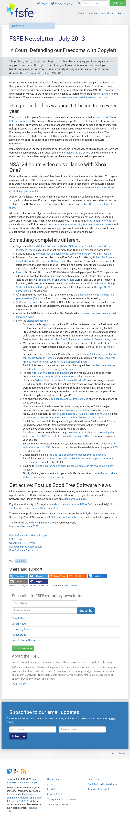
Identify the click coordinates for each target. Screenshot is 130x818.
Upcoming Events (22, 629)
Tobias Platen (46, 279)
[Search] (79, 3)
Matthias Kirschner (20, 526)
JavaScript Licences (57, 804)
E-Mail (19, 582)
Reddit (78, 576)
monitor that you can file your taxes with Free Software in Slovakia (73, 253)
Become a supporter (23, 648)
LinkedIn (98, 576)
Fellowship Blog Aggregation (25, 546)
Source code (94, 779)
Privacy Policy (54, 794)
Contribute (107, 13)
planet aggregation (37, 320)
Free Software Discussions (24, 550)
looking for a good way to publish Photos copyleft (77, 454)
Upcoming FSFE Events (22, 542)
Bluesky (39, 576)
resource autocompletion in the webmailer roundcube (64, 376)
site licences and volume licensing (68, 398)
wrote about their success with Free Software (72, 504)
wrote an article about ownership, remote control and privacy (78, 224)
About (81, 13)
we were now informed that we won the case (82, 97)
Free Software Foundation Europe (28, 535)
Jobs (49, 784)
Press (121, 13)
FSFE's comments (19, 121)
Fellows (33, 522)
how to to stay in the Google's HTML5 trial (73, 436)
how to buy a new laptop (78, 410)
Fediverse (20, 576)
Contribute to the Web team (102, 784)
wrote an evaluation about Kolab (50, 372)
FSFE (35, 526)
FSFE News (15, 539)
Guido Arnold (67, 279)
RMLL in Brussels (97, 283)
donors (47, 522)
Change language (64, 3)
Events (20, 272)
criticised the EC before (76, 152)
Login (43, 3)
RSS (85, 513)
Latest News (19, 623)
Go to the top (119, 753)
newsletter (21, 561)
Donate (119, 3)
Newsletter (18, 25)
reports (46, 324)
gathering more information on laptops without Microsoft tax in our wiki (66, 417)
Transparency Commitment (61, 799)
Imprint (51, 789)
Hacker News (59, 576)
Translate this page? (98, 789)
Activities (93, 13)
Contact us (53, 779)
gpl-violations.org (103, 93)
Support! (39, 582)
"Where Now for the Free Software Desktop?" (60, 380)
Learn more (18, 684)
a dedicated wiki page (74, 498)
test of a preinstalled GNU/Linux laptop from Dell (79, 413)
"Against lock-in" (101, 117)
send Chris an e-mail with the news (64, 517)
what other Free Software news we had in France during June (82, 339)
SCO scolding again (27, 302)
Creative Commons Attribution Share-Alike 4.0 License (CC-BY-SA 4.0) (24, 797)
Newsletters (19, 618)
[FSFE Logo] (20, 10)
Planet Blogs (19, 634)
